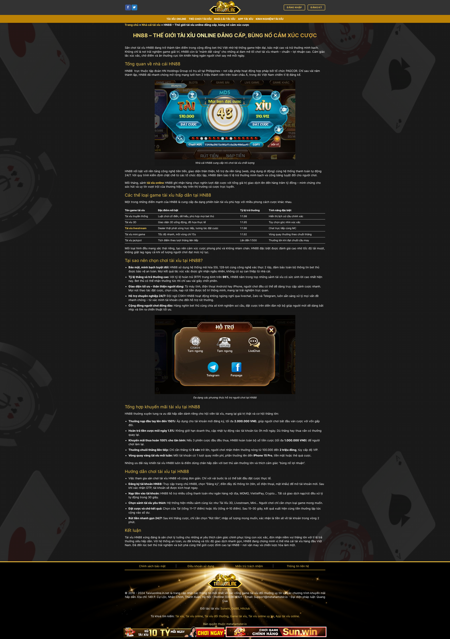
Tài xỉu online (176, 18)
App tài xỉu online (287, 616)
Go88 (235, 608)
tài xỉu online (155, 182)
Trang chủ (132, 25)
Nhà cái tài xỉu (224, 18)
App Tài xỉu (245, 18)
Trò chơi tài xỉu (200, 18)
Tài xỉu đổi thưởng (216, 616)
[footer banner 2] (276, 632)
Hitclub (245, 608)
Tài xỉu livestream (135, 228)
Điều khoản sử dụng (201, 566)
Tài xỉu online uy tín (261, 616)
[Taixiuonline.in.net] (225, 7)
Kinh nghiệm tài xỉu (270, 18)
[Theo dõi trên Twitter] (134, 8)
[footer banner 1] (174, 632)
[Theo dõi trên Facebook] (128, 8)
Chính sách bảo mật (152, 566)
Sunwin (225, 608)
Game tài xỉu (238, 616)
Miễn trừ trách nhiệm (249, 566)
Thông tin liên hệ (298, 566)
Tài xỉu (179, 616)
